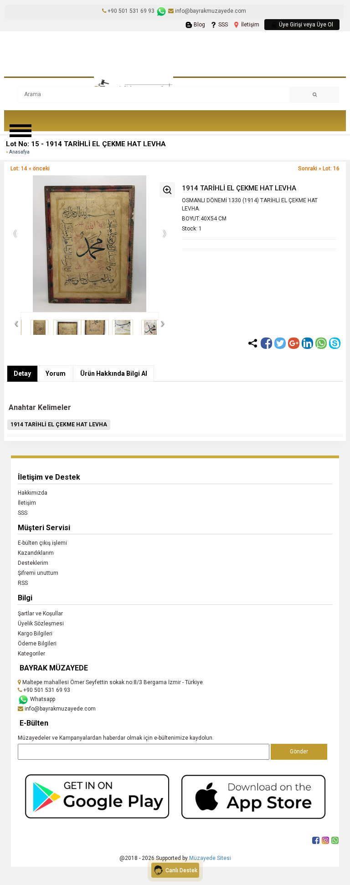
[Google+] (294, 343)
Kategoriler (31, 653)
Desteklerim (33, 563)
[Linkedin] (307, 343)
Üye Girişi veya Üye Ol (305, 24)
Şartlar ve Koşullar (40, 613)
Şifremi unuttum (38, 573)
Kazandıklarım (36, 553)
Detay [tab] (22, 373)
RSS (23, 583)
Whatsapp (42, 699)
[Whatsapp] (321, 343)
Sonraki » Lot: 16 (319, 168)
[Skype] (335, 343)
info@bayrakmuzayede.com (210, 11)
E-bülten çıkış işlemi (42, 543)
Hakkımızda (32, 493)
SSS (222, 24)
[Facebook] (266, 343)
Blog (198, 24)
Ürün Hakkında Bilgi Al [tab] (113, 373)
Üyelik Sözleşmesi (41, 623)
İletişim (249, 24)
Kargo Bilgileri (35, 633)
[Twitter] (280, 343)
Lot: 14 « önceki (30, 168)
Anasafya (19, 151)
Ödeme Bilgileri (37, 643)
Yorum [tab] (56, 373)
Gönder (299, 751)
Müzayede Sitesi (210, 858)
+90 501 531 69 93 (131, 11)
